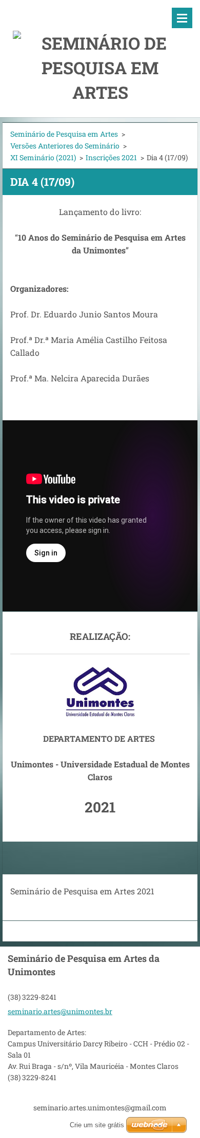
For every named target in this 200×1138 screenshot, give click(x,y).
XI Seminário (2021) (43, 157)
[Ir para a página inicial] (100, 52)
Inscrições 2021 (111, 157)
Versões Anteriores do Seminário (64, 146)
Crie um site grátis (97, 1125)
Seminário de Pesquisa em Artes (64, 134)
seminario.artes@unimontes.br (60, 1011)
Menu (182, 18)
